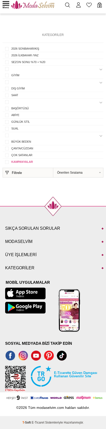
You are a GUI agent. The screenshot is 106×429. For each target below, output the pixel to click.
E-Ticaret (38, 422)
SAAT (14, 95)
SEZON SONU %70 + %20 (28, 62)
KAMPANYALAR (22, 161)
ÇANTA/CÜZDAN (22, 148)
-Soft (27, 422)
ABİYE (15, 115)
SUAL (15, 128)
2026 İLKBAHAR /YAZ (25, 55)
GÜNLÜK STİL (20, 121)
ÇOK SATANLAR (21, 155)
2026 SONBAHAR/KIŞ (25, 48)
